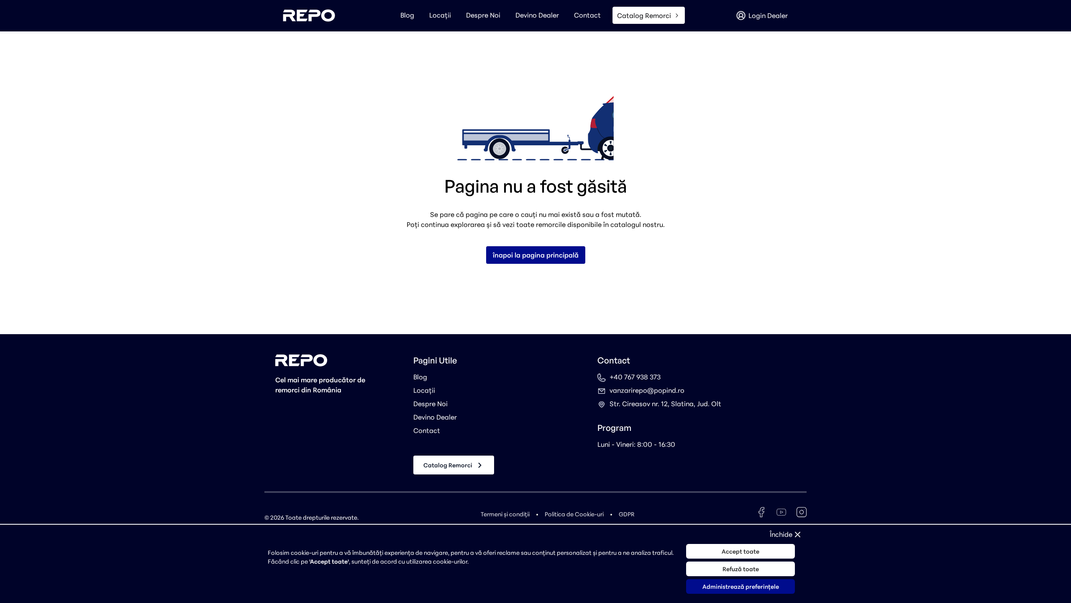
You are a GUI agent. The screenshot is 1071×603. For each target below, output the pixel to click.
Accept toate (740, 551)
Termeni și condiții (505, 514)
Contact (587, 15)
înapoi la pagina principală (536, 255)
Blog (407, 15)
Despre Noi (483, 15)
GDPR (626, 514)
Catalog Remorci (447, 465)
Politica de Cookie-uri (574, 514)
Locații (440, 15)
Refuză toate (741, 568)
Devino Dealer (537, 15)
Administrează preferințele (740, 586)
